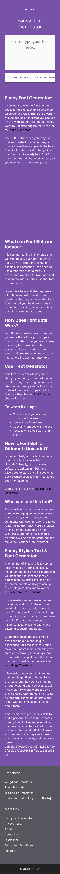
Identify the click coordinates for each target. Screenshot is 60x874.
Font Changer (42, 394)
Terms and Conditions (19, 845)
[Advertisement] (30, 200)
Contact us (12, 834)
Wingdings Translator (18, 665)
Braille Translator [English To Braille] (28, 798)
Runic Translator (19, 130)
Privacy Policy (13, 823)
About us (10, 829)
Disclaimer (11, 839)
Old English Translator (19, 792)
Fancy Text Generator (19, 818)
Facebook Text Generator (26, 592)
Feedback (11, 850)
